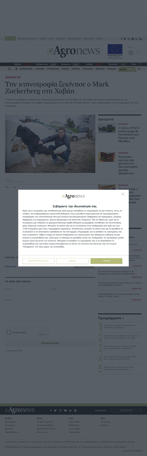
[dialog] (73, 228)
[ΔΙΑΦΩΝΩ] (123, 195)
